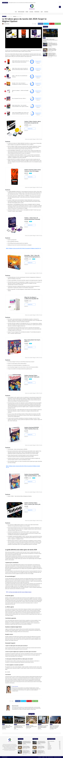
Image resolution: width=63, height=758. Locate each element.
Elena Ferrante (7, 23)
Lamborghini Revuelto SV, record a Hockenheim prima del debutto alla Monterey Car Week (52, 44)
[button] (60, 7)
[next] (60, 2)
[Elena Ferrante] (3, 24)
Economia (27, 724)
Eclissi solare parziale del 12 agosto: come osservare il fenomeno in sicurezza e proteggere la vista (54, 727)
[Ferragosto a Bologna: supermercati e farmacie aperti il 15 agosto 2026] (45, 50)
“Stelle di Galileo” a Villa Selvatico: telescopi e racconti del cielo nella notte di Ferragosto (50, 40)
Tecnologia (44, 55)
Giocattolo (4, 16)
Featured (44, 45)
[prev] (58, 2)
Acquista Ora (38, 61)
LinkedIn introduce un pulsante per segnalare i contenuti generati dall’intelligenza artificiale (52, 54)
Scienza (3, 724)
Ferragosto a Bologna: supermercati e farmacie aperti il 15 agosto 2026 (19, 2)
